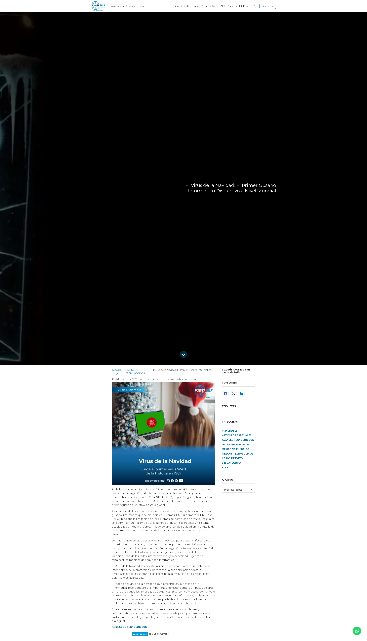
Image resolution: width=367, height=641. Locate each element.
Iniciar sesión (267, 6)
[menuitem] (176, 6)
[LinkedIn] (241, 393)
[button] (255, 6)
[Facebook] (225, 393)
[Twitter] (233, 393)
